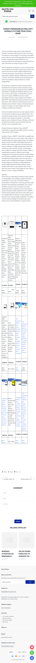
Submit (18, 521)
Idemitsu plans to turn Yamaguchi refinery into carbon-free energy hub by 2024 (26, 479)
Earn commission (5, 607)
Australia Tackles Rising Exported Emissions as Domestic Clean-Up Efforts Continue (9, 479)
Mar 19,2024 (4, 559)
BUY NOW (4, 291)
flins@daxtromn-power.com (8, 591)
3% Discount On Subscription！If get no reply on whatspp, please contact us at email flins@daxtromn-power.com (18, 3)
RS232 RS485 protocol (7, 646)
